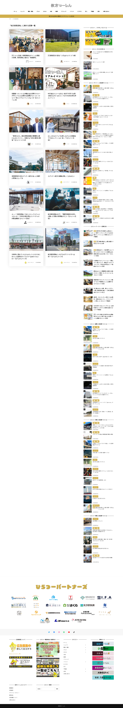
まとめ (44, 11)
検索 (57, 689)
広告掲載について (13, 697)
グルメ (38, 11)
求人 (86, 11)
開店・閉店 (30, 11)
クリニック (63, 11)
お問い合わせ (106, 11)
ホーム (15, 11)
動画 (57, 11)
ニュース (22, 11)
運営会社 (11, 695)
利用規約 (11, 690)
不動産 (92, 11)
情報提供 (11, 688)
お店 (51, 11)
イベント (72, 11)
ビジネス (80, 11)
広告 (99, 11)
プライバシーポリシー (14, 692)
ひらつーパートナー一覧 (14, 653)
